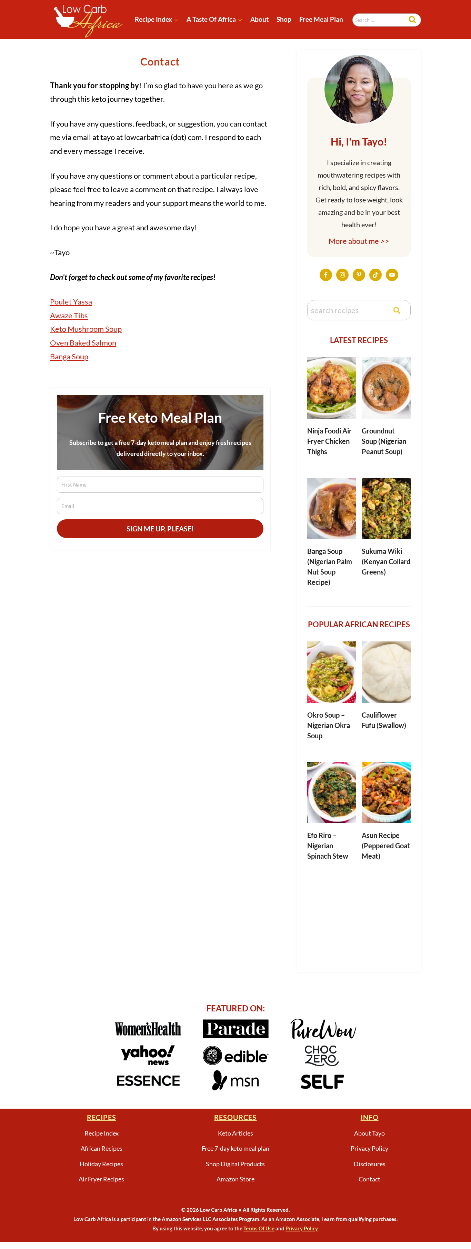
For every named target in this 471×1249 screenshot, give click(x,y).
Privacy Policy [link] (301, 1228)
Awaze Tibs (69, 315)
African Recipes (101, 1148)
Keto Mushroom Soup (86, 328)
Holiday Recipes (101, 1164)
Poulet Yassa (71, 301)
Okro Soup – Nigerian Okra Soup (328, 725)
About (259, 19)
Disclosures (369, 1164)
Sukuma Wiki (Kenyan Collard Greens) (386, 561)
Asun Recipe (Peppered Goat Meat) (386, 845)
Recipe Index (101, 1133)
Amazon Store (235, 1179)
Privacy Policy (369, 1148)
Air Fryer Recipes (101, 1179)
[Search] (397, 310)
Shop (284, 19)
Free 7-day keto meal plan (235, 1148)
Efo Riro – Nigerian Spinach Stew (327, 845)
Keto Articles (235, 1133)
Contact (369, 1179)
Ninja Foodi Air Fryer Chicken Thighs (329, 441)
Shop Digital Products (235, 1164)
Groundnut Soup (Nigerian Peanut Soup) (384, 441)
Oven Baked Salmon (83, 342)
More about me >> (359, 241)
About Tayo (369, 1133)
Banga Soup (69, 356)
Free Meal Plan (321, 19)
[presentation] (331, 388)
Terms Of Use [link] (258, 1228)
